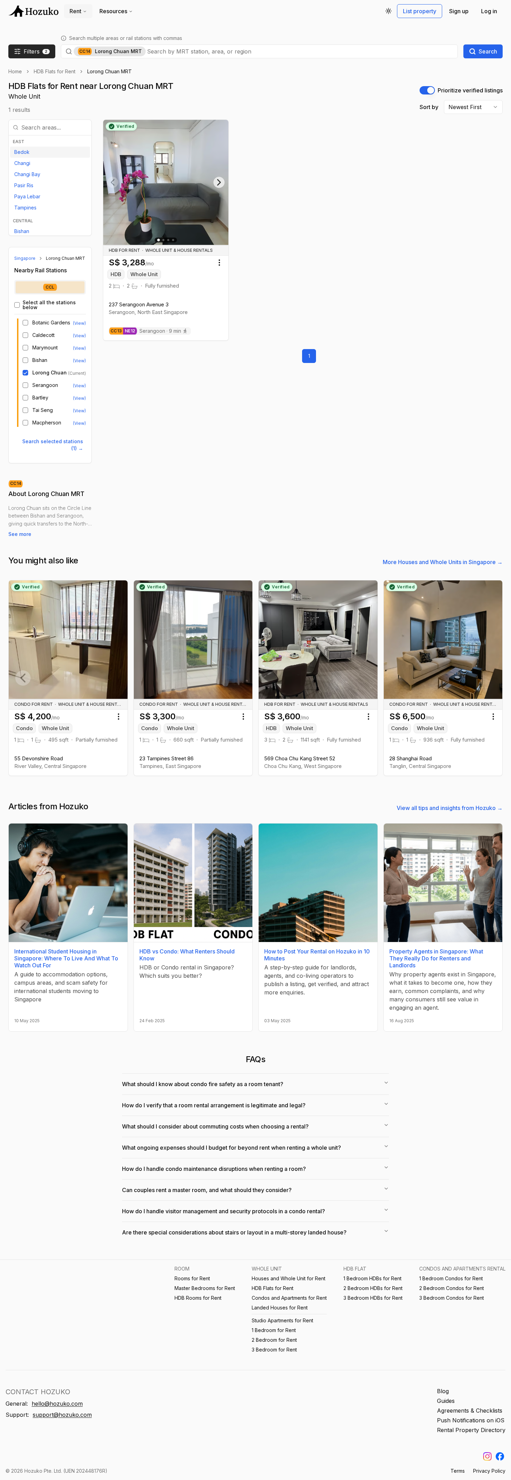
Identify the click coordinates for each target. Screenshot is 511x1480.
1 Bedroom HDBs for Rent (372, 1278)
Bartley (40, 397)
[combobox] (300, 51)
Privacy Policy (489, 1471)
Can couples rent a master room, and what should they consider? (207, 1190)
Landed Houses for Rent (280, 1307)
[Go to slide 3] (168, 240)
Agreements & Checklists (469, 1410)
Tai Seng (42, 410)
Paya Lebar (27, 196)
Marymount (45, 347)
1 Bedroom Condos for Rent (451, 1278)
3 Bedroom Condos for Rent (451, 1298)
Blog (443, 1391)
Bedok (22, 152)
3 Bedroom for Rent (274, 1350)
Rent (75, 11)
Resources (113, 11)
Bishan (21, 231)
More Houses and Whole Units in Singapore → (443, 562)
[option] (50, 152)
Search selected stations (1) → (52, 444)
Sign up (459, 11)
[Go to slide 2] (163, 240)
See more (19, 534)
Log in (489, 11)
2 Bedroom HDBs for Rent (373, 1288)
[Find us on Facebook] (499, 1456)
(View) (79, 323)
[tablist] (50, 287)
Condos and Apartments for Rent (289, 1298)
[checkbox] (17, 305)
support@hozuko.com (62, 1414)
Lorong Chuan (49, 372)
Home (15, 71)
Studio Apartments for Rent (282, 1320)
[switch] (427, 90)
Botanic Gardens (51, 322)
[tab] (50, 287)
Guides (446, 1400)
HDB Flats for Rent (54, 71)
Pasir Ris (23, 185)
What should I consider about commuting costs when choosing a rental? (215, 1126)
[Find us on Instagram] (487, 1456)
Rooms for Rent (192, 1278)
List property (419, 11)
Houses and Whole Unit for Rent (288, 1278)
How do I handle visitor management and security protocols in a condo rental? (223, 1211)
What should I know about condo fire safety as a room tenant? (202, 1084)
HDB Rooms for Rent (198, 1298)
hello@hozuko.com (57, 1403)
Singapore (24, 258)
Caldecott (43, 335)
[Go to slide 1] (158, 240)
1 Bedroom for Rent (274, 1330)
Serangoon (45, 385)
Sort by (429, 107)
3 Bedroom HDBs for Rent (373, 1298)
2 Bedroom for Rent (274, 1340)
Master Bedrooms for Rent (205, 1288)
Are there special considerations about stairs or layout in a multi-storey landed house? (234, 1232)
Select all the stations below (49, 305)
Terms (458, 1471)
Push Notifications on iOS (470, 1420)
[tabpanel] (50, 363)
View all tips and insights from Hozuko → (450, 807)
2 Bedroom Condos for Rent (451, 1288)
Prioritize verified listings (470, 90)
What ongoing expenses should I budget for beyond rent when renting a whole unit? (231, 1147)
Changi (22, 163)
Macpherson (46, 422)
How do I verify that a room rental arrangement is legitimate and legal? (214, 1105)
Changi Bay (27, 174)
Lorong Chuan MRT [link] (109, 71)
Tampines (25, 207)
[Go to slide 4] (173, 240)
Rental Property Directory (471, 1430)
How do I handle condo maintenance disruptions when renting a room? (214, 1168)
